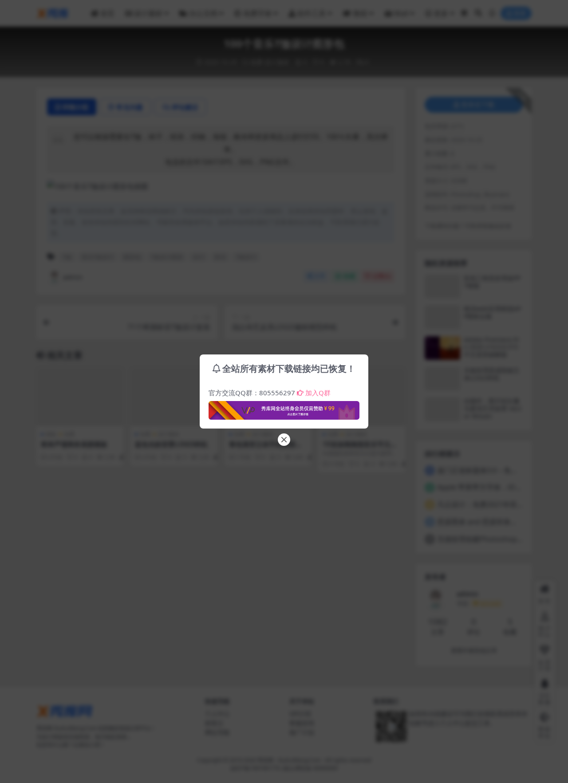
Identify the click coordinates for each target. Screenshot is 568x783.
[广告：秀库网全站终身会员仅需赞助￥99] (284, 407)
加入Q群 (318, 392)
